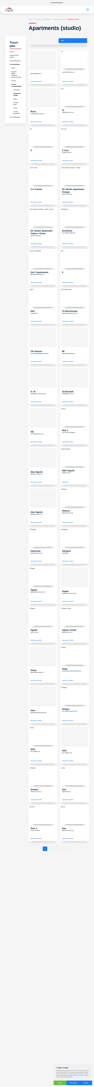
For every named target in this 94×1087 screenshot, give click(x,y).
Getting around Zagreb (14, 56)
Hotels (13, 68)
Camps (15, 108)
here (72, 1076)
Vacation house (15, 103)
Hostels (13, 80)
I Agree (60, 1083)
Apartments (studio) (17, 94)
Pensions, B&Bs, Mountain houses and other (16, 74)
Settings (86, 1083)
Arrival (12, 51)
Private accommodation (16, 85)
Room (15, 99)
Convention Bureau (56, 2)
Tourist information (15, 61)
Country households (16, 112)
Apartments (16, 90)
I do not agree (73, 1083)
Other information (15, 117)
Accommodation (15, 64)
